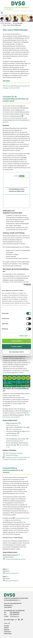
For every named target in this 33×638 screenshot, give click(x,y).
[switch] (28, 318)
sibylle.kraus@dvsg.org (12, 573)
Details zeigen (23, 335)
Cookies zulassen (16, 341)
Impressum (7, 631)
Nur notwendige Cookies (16, 352)
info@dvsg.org (14, 616)
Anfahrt (6, 628)
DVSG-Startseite (5, 23)
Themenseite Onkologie (11, 455)
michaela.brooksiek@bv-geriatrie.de (16, 559)
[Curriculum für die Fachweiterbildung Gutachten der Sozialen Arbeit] (16, 190)
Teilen (6, 623)
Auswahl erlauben (16, 346)
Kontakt (6, 626)
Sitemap (6, 630)
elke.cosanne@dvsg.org (15, 429)
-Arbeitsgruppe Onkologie (13, 453)
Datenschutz (8, 633)
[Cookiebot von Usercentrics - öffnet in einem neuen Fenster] (23, 285)
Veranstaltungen (18, 23)
